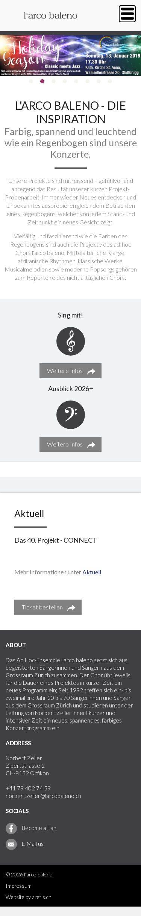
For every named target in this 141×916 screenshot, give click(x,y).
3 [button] (54, 81)
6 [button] (87, 81)
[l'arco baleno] (51, 27)
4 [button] (65, 81)
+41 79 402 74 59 (28, 788)
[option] (70, 55)
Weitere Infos (65, 370)
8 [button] (110, 81)
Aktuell (91, 571)
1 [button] (31, 81)
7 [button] (99, 81)
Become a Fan (38, 827)
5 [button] (76, 81)
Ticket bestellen (42, 607)
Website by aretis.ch (29, 897)
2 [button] (42, 81)
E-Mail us (32, 843)
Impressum (19, 885)
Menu (127, 14)
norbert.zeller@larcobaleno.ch (43, 795)
